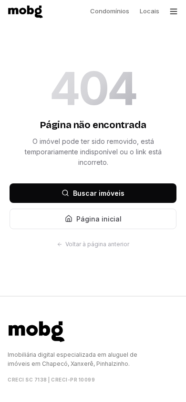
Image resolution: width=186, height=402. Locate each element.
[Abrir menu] (173, 11)
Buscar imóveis (98, 193)
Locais (149, 11)
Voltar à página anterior (97, 244)
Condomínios (109, 11)
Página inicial (99, 219)
